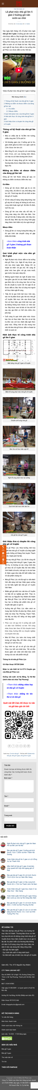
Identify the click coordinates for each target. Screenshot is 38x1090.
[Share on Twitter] (17, 746)
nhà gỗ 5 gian (16, 755)
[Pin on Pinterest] (24, 746)
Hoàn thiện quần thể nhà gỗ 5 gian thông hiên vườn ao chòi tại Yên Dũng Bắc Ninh (22, 897)
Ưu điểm (10, 109)
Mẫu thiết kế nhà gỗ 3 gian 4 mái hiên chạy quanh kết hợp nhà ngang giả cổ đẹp (20, 868)
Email (6, 806)
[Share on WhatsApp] (9, 746)
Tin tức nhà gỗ (19, 9)
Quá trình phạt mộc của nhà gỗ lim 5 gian (19, 114)
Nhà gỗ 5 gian (6, 1053)
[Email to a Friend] (21, 746)
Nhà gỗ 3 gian (6, 1049)
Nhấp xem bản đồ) (27, 995)
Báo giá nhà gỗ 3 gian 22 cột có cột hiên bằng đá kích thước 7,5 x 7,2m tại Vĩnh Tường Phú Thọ (22, 912)
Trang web (8, 815)
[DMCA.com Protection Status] (7, 1038)
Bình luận (8, 778)
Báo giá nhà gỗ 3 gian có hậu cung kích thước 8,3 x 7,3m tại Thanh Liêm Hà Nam (22, 883)
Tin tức (4, 1062)
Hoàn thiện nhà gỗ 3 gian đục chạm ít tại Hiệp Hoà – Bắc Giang (22, 890)
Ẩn (25, 97)
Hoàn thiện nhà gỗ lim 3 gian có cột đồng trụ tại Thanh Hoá (22, 860)
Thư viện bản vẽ (7, 1057)
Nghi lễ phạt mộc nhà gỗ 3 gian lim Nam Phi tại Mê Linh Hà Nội (21, 844)
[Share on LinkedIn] (28, 746)
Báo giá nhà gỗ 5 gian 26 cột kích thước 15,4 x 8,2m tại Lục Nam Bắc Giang (21, 876)
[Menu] (3, 3)
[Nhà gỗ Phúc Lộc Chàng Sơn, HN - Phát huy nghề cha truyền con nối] (19, 3)
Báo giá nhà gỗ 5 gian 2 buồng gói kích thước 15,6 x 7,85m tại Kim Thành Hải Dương (21, 852)
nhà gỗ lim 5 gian (26, 755)
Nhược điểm (12, 111)
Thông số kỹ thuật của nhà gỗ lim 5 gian (18, 101)
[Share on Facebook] (13, 746)
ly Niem (27, 24)
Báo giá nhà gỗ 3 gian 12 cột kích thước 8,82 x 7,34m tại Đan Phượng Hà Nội (21, 904)
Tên (6, 796)
